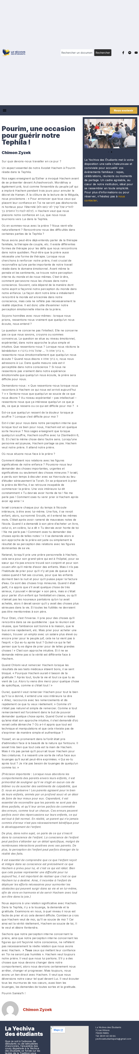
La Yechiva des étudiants (24, 1031)
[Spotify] (129, 52)
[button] (4, 110)
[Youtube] (136, 52)
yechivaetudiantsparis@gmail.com (113, 1039)
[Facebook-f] (123, 52)
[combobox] (77, 52)
